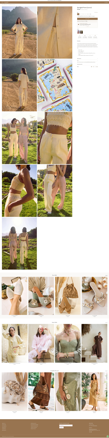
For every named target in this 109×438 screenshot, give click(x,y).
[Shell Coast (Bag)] (15, 391)
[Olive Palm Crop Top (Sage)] (68, 343)
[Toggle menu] (2, 2)
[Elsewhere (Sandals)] (41, 296)
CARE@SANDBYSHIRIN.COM (93, 429)
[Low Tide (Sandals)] (94, 296)
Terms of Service (34, 427)
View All (106, 275)
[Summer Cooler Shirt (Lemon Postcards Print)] (15, 343)
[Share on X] (95, 66)
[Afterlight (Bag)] (41, 391)
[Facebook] (89, 432)
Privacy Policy (33, 428)
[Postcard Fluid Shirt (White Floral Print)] (41, 343)
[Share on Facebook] (93, 66)
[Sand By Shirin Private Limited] (6, 2)
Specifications (79, 58)
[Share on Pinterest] (97, 66)
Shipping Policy (33, 423)
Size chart (96, 12)
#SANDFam (4, 428)
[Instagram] (91, 432)
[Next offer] (89, 26)
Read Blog (4, 427)
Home (2, 4)
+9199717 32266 (91, 430)
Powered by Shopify (12, 436)
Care (77, 60)
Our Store (4, 424)
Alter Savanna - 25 (6, 4)
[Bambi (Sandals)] (68, 296)
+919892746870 (95, 425)
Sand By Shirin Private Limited (7, 436)
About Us (3, 423)
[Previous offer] (85, 26)
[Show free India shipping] (87, 26)
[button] (19, 32)
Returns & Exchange (34, 424)
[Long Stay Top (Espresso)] (94, 343)
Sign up (61, 427)
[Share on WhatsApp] (91, 66)
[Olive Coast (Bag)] (68, 391)
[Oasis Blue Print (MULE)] (14, 296)
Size (77, 12)
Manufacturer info (79, 64)
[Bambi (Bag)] (94, 391)
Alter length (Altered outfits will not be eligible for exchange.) (86, 16)
